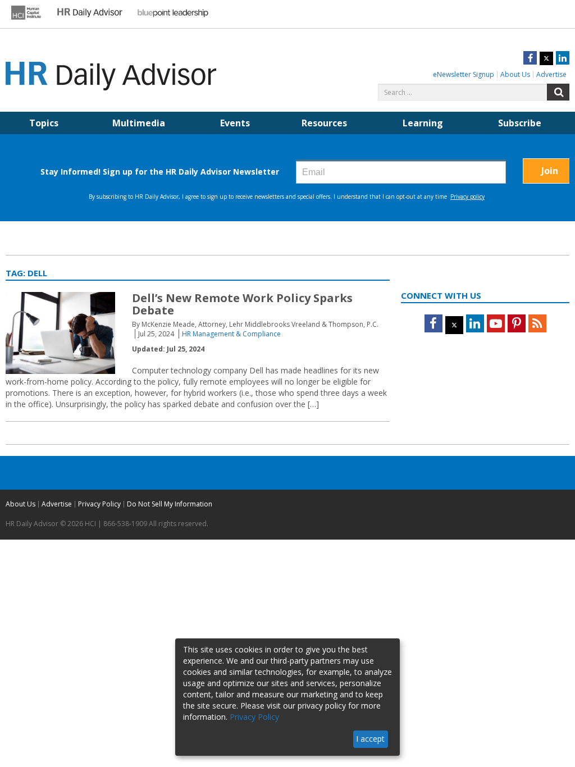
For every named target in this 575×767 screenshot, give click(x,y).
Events (235, 123)
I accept (370, 738)
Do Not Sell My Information (169, 504)
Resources (324, 123)
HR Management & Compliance (231, 334)
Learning (423, 123)
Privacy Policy (99, 504)
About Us (515, 74)
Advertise (551, 74)
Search (558, 92)
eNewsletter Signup (463, 74)
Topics (43, 123)
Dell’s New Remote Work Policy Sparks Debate (242, 304)
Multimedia (138, 123)
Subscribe (519, 123)
